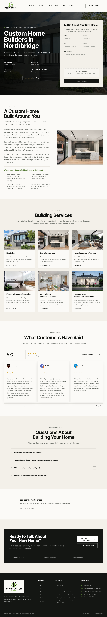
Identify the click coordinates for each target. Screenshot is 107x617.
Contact (71, 5)
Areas (41, 5)
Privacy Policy (86, 613)
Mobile (85, 43)
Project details (68, 51)
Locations (14, 27)
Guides (57, 5)
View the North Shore (28, 508)
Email (65, 43)
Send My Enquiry (81, 81)
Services (31, 5)
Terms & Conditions (98, 613)
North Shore (23, 27)
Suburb (85, 35)
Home (7, 27)
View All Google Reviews (88, 354)
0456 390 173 (88, 585)
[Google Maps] (39, 78)
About (50, 5)
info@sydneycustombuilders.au (92, 588)
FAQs (64, 5)
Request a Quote (93, 5)
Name (65, 35)
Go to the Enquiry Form (85, 539)
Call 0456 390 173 (13, 78)
